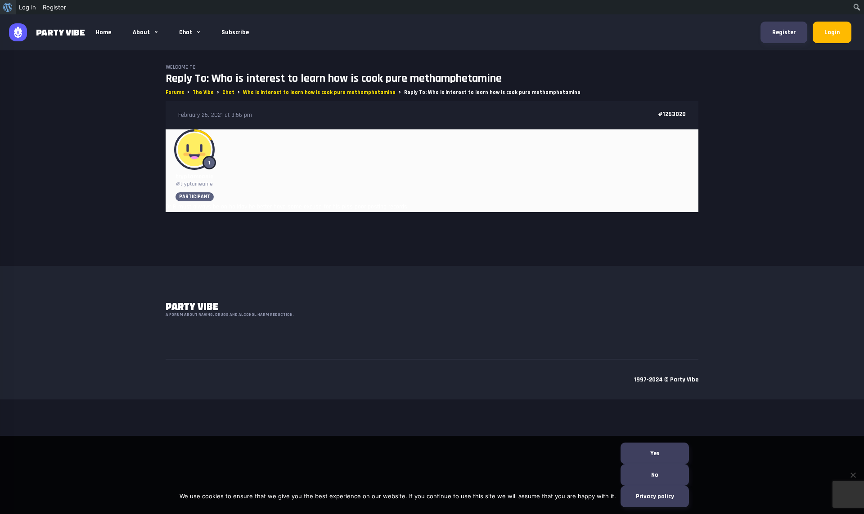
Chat (186, 32)
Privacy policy (655, 496)
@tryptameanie (194, 184)
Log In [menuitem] (27, 7)
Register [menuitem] (54, 7)
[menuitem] (8, 7)
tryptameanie (194, 177)
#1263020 (672, 114)
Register (784, 32)
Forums (175, 92)
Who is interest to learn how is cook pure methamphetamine (319, 92)
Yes (655, 453)
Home (103, 32)
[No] (852, 474)
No (654, 475)
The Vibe (203, 92)
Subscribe (235, 32)
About (142, 32)
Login (832, 32)
